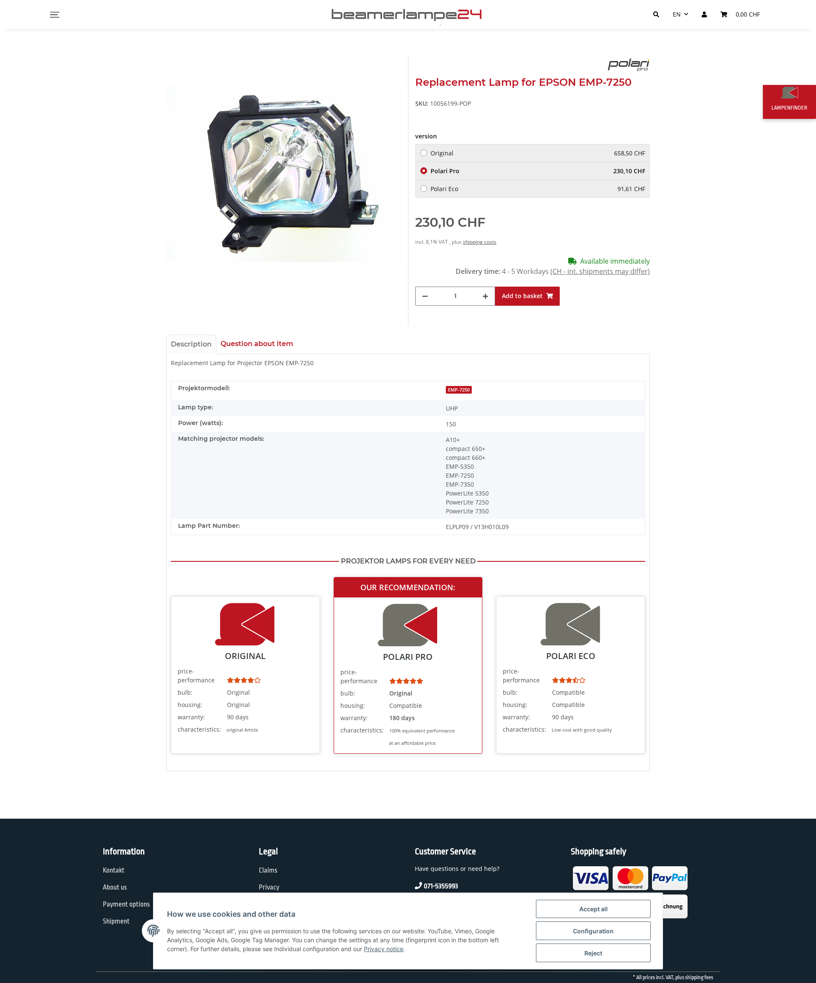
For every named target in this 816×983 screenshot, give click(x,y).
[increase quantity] (485, 296)
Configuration (593, 931)
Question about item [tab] (257, 344)
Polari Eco (538, 189)
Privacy (269, 887)
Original (538, 153)
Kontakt (114, 870)
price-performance (196, 675)
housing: (190, 705)
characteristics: (199, 729)
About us (115, 887)
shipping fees (699, 977)
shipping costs (479, 241)
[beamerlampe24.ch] (408, 14)
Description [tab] (191, 344)
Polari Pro (538, 171)
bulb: (185, 692)
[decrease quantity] (425, 296)
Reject (593, 953)
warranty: (191, 717)
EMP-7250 (459, 390)
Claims (268, 870)
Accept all (593, 909)
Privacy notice (383, 948)
